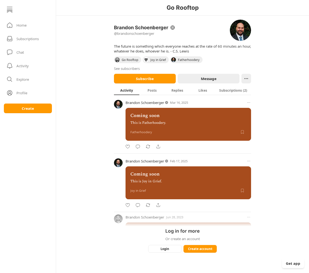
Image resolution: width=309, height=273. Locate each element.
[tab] (126, 90)
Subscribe (145, 78)
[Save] (242, 132)
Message (209, 78)
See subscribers (127, 68)
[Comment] (138, 146)
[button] (28, 25)
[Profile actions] (246, 78)
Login (165, 249)
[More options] (249, 102)
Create (28, 108)
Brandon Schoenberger (145, 102)
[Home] (9, 9)
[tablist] (182, 90)
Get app (293, 263)
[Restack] (148, 146)
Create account (200, 249)
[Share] (158, 146)
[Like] (128, 146)
